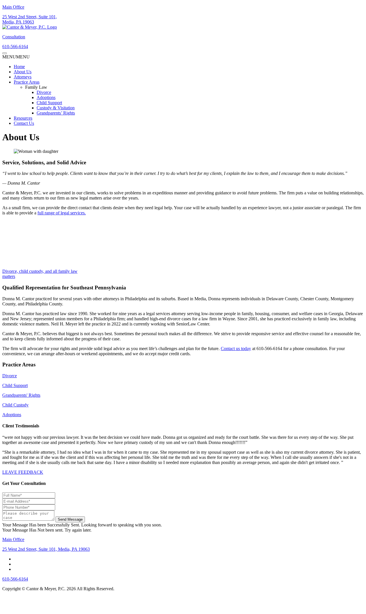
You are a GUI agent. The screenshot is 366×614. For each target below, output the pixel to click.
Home (19, 66)
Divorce (44, 92)
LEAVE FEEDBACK (22, 472)
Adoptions (46, 97)
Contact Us (24, 123)
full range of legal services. (61, 212)
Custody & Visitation (56, 107)
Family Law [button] (36, 87)
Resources (23, 118)
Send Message (70, 519)
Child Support (49, 102)
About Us (22, 71)
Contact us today (236, 348)
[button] (16, 56)
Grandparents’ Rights (56, 112)
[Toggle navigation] (4, 53)
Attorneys (22, 76)
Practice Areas (26, 82)
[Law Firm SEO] (22, 604)
